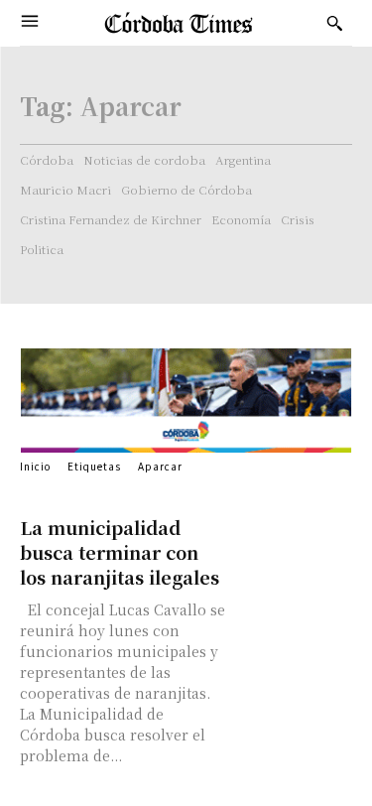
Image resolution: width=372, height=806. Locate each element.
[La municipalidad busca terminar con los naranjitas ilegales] (294, 544)
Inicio (35, 466)
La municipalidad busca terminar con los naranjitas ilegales (119, 552)
